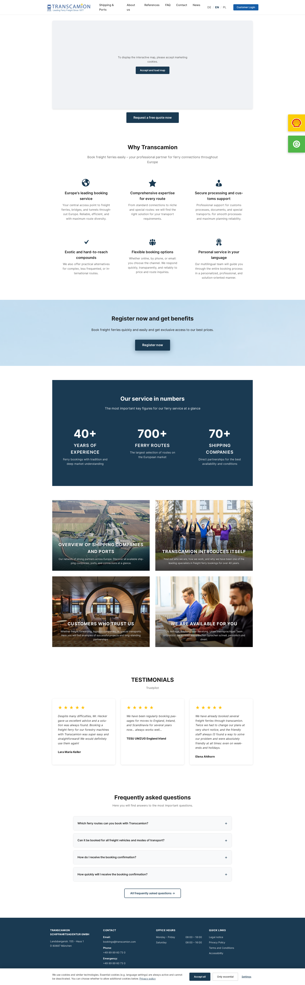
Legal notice (216, 937)
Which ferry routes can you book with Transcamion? (112, 823)
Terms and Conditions (221, 947)
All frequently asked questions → (152, 893)
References (152, 5)
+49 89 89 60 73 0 (114, 952)
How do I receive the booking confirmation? (106, 857)
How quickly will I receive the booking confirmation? (112, 874)
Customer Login (246, 7)
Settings (246, 976)
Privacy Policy (217, 942)
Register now (152, 345)
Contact (181, 5)
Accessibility (216, 953)
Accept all (200, 976)
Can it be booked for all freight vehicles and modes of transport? (121, 840)
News (196, 5)
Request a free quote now (152, 117)
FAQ (168, 5)
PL (224, 7)
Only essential (225, 976)
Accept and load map (152, 70)
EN (217, 7)
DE (209, 7)
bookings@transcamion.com (119, 941)
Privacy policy (147, 978)
